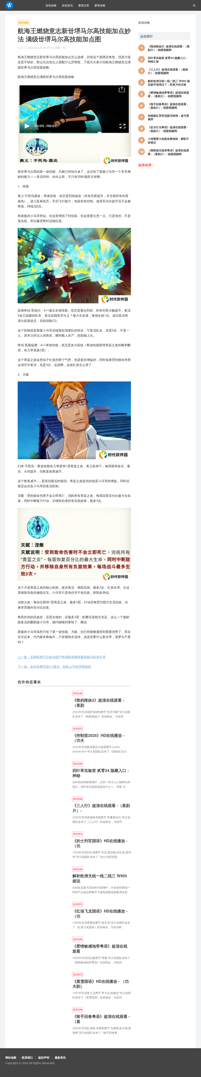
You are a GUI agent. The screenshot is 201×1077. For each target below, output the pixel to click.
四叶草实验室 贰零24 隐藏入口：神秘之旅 (168, 59)
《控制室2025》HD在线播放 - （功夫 (98, 738)
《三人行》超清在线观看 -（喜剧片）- (101, 808)
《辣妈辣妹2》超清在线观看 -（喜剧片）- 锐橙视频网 (169, 48)
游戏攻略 (51, 5)
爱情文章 (83, 5)
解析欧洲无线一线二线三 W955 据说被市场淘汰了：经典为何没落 (169, 83)
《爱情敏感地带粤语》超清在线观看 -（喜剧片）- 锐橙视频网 (168, 94)
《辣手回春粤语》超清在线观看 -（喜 (101, 1019)
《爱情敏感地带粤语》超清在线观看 (99, 948)
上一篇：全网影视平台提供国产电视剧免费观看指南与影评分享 (62, 657)
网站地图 (10, 1057)
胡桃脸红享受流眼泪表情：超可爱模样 (168, 117)
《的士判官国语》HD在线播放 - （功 (100, 843)
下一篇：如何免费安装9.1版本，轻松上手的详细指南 (54, 666)
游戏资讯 (67, 5)
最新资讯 (60, 1057)
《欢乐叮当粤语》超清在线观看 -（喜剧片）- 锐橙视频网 (168, 129)
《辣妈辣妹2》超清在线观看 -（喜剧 (98, 702)
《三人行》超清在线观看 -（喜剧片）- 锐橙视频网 (168, 71)
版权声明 (43, 1057)
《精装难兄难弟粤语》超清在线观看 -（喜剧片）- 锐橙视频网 (168, 152)
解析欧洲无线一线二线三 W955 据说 (99, 878)
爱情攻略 (99, 5)
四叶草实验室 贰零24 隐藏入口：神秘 (101, 773)
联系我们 (27, 1057)
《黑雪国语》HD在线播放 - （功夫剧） (100, 984)
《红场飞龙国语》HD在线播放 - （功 (100, 913)
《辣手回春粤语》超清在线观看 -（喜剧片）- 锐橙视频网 (168, 106)
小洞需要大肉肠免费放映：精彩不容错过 (168, 140)
